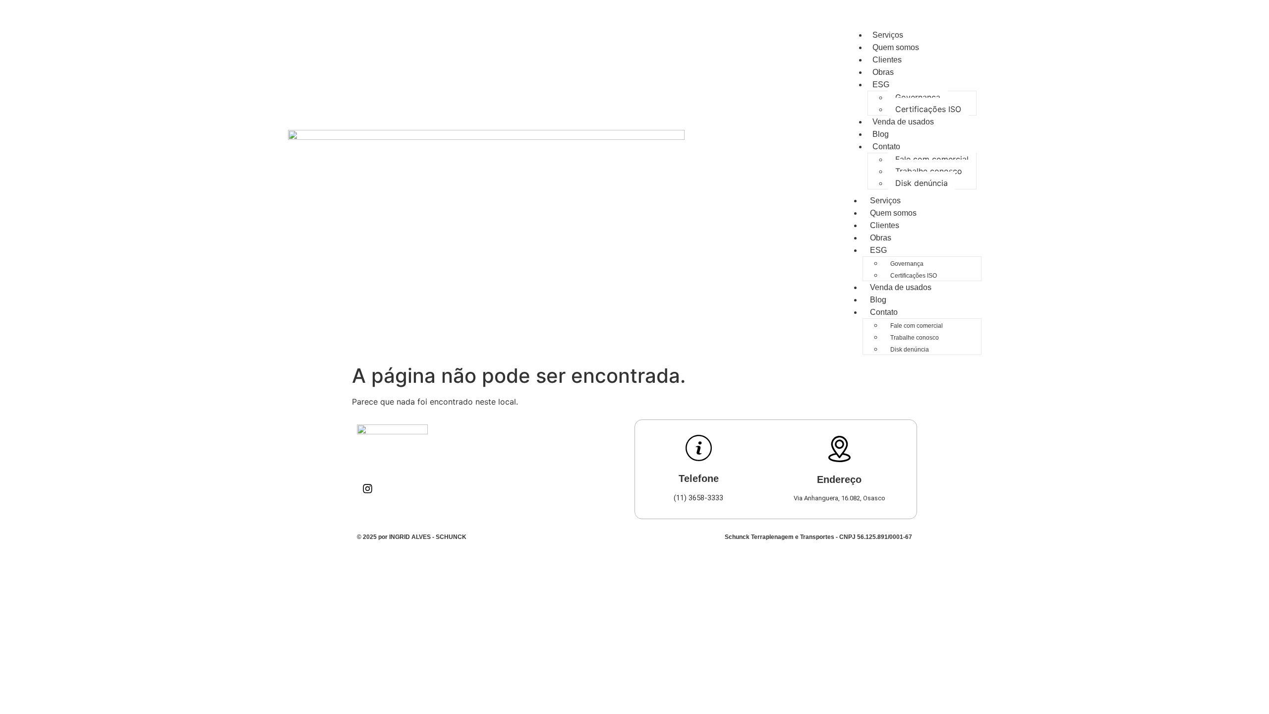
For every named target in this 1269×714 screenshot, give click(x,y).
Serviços (887, 35)
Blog (880, 134)
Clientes (887, 60)
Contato (886, 146)
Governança (917, 97)
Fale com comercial (932, 159)
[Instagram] (367, 488)
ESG (880, 84)
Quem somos (895, 47)
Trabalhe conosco (928, 171)
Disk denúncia (921, 183)
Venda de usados (903, 122)
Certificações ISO (928, 109)
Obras (883, 72)
